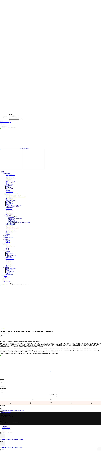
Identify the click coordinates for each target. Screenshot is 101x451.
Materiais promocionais (10, 259)
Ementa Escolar (11, 219)
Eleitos (7, 186)
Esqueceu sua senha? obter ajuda (5, 122)
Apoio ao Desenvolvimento (10, 224)
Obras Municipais (9, 231)
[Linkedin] (28, 338)
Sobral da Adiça (9, 257)
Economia (8, 245)
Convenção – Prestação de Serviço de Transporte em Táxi (16, 196)
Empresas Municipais (7, 277)
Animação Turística (9, 264)
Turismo (5, 258)
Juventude (8, 229)
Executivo (8, 174)
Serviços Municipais (7, 215)
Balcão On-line (6, 235)
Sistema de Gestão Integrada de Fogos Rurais (13, 205)
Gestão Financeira (9, 180)
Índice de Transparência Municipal (12, 181)
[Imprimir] (36, 338)
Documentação (6, 208)
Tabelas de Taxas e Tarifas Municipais (12, 206)
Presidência (8, 176)
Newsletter (8, 273)
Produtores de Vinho (9, 263)
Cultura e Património (9, 225)
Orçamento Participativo (8, 281)
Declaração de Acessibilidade (7, 427)
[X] (16, 338)
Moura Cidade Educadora (12, 221)
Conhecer (3, 243)
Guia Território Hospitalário (11, 246)
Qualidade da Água (9, 201)
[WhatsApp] (20, 338)
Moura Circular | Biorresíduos (11, 230)
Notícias (7, 270)
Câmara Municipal (7, 173)
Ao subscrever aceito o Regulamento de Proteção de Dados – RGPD (12, 410)
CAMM (5, 276)
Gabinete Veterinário (9, 228)
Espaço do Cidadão (9, 197)
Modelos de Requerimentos (10, 198)
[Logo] (11, 169)
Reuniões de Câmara (9, 184)
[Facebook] (12, 338)
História (7, 249)
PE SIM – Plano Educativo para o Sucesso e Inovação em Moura (19, 222)
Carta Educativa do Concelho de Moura (15, 218)
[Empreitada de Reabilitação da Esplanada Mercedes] (2, 437)
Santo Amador (8, 256)
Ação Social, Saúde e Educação (11, 216)
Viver (3, 172)
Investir (3, 275)
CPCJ (5, 236)
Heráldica (8, 248)
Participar (3, 279)
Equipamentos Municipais (8, 237)
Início (3, 171)
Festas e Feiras (8, 266)
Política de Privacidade (6, 428)
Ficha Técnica (4, 426)
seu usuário (21, 118)
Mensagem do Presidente (10, 175)
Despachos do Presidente (10, 179)
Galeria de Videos (9, 272)
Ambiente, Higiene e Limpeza (11, 223)
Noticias (3, 284)
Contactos (3, 430)
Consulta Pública (9, 209)
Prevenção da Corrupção (10, 182)
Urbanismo (8, 234)
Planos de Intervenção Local (11, 200)
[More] (40, 338)
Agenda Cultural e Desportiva (11, 268)
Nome (1, 408)
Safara (7, 254)
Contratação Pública (9, 210)
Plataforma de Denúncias (6, 429)
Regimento (8, 183)
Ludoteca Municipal (11, 220)
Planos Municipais (9, 199)
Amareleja (8, 251)
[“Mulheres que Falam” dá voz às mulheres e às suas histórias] (2, 445)
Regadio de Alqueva (9, 203)
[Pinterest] (24, 338)
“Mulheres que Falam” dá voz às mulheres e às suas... (11, 447)
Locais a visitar (8, 265)
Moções (7, 189)
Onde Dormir (8, 262)
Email (1, 409)
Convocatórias (8, 187)
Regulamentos (8, 204)
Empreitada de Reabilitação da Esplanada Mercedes (11, 439)
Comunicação (6, 267)
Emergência (8, 242)
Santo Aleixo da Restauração (11, 255)
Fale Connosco (6, 280)
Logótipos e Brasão (9, 274)
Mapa (7, 247)
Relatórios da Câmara (9, 191)
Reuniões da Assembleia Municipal (12, 193)
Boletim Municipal (9, 269)
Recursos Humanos (9, 214)
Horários (5, 238)
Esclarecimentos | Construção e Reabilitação (13, 195)
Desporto (7, 226)
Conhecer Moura (9, 260)
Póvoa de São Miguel (9, 253)
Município (8, 240)
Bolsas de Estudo (11, 217)
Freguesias (8, 241)
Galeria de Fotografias (10, 271)
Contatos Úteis (6, 239)
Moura (7, 252)
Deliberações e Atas (9, 178)
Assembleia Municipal (8, 185)
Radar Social (8, 202)
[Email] (32, 338)
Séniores (7, 233)
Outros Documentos (9, 192)
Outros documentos (9, 207)
